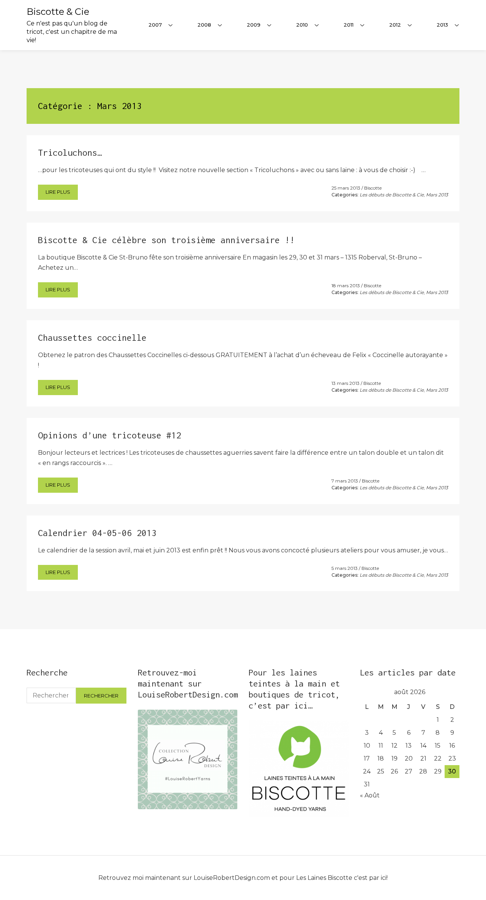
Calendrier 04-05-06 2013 (97, 533)
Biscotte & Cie (58, 11)
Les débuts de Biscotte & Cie (392, 195)
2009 (253, 25)
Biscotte (373, 188)
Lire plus (58, 192)
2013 (442, 25)
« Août (370, 795)
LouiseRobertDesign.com (232, 877)
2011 (348, 25)
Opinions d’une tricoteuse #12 (109, 435)
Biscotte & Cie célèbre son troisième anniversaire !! (166, 240)
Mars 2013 (437, 195)
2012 (395, 25)
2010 (302, 25)
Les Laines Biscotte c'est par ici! (342, 877)
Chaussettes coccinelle (92, 337)
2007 (155, 25)
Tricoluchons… (70, 152)
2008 (204, 25)
